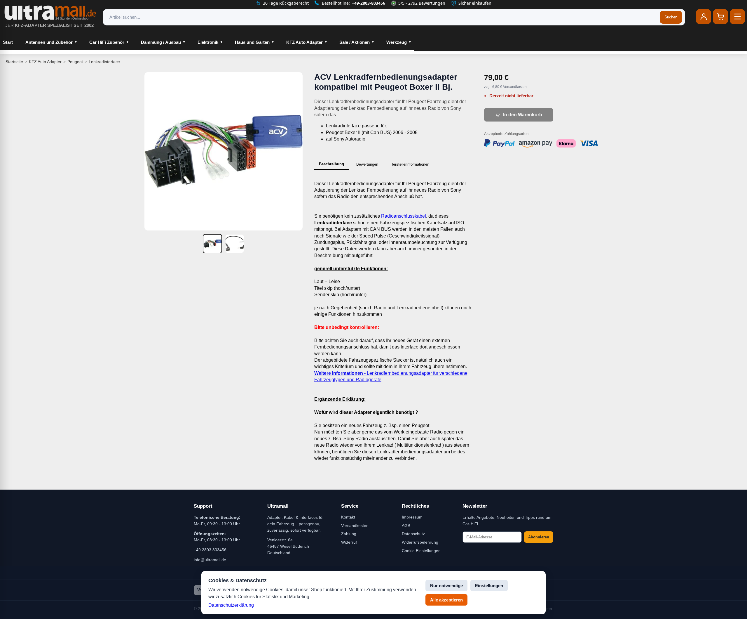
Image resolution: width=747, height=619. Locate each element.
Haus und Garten (252, 42)
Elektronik (208, 42)
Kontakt (348, 517)
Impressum (412, 517)
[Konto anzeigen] (703, 16)
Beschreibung (331, 164)
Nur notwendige (446, 585)
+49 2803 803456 (210, 549)
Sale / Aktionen (354, 42)
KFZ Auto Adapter (304, 42)
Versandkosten (355, 525)
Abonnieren (538, 537)
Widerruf (349, 542)
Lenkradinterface (104, 61)
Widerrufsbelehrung (420, 542)
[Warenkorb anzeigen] (720, 16)
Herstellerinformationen (409, 164)
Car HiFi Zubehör (106, 42)
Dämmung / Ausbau (161, 42)
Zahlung (348, 533)
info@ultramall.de (210, 559)
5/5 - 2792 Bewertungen (421, 3)
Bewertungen (367, 164)
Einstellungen (489, 585)
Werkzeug (396, 42)
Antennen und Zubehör (49, 42)
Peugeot (75, 61)
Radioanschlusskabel (403, 216)
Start (8, 42)
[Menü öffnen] (737, 16)
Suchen (670, 17)
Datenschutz (413, 533)
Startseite (14, 61)
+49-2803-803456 (368, 3)
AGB (406, 525)
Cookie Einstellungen (421, 550)
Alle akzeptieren (446, 599)
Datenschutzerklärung (231, 605)
